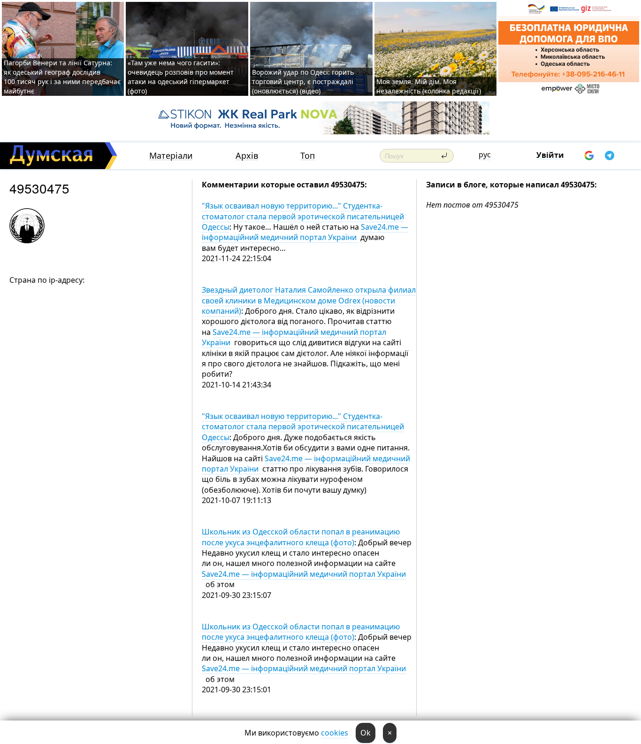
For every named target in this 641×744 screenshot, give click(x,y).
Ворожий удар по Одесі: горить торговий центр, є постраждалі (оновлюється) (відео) (303, 81)
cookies (334, 733)
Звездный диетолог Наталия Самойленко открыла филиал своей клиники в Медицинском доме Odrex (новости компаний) (309, 300)
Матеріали (171, 155)
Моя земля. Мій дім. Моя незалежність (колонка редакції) (428, 86)
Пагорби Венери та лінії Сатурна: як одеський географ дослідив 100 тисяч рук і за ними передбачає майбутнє (62, 76)
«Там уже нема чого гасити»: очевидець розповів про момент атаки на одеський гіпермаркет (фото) (181, 76)
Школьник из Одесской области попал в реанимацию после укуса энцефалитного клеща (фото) (301, 537)
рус (485, 154)
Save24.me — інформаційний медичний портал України (305, 232)
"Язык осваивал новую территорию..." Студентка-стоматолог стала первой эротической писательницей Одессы (303, 216)
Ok (365, 733)
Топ (307, 155)
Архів (247, 155)
